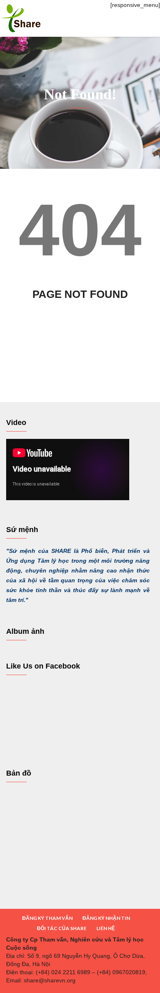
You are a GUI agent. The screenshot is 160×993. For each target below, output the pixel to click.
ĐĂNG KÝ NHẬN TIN (106, 918)
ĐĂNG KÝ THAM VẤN (47, 918)
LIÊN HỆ (105, 928)
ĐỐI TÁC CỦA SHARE (62, 928)
